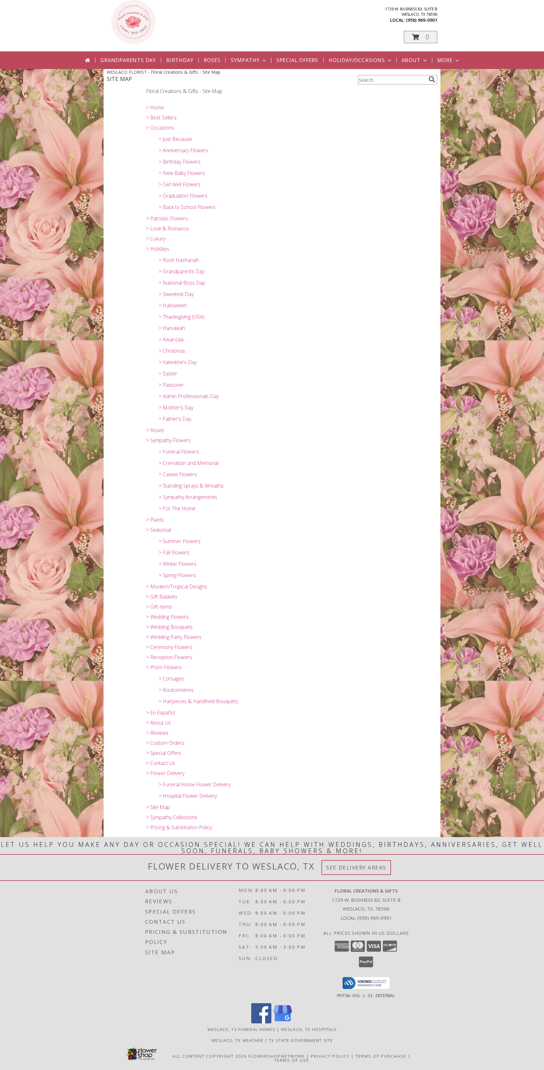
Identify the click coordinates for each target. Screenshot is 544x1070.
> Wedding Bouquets (169, 626)
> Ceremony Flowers (169, 647)
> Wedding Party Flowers (173, 636)
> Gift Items (159, 606)
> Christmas (172, 350)
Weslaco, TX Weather (237, 1040)
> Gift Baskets (161, 596)
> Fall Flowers (174, 552)
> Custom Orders (165, 742)
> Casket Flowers (178, 474)
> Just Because (175, 139)
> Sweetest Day (176, 294)
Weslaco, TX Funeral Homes (241, 1029)
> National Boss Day (182, 282)
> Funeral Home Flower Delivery (194, 784)
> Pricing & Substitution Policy (179, 827)
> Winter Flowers (177, 563)
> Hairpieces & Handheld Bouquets (198, 701)
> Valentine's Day (178, 362)
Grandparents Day (128, 60)
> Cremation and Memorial (188, 463)
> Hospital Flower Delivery (188, 795)
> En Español (160, 712)
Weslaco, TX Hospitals (309, 1029)
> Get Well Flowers (180, 184)
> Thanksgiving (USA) (182, 316)
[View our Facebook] (261, 1022)
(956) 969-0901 (421, 20)
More (445, 60)
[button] (420, 37)
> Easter (168, 373)
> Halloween (173, 305)
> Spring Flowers (177, 575)
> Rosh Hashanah (179, 260)
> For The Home (177, 508)
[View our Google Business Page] (283, 1022)
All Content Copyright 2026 (210, 1056)
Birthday (179, 60)
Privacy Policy (330, 1056)
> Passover (171, 384)
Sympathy (245, 60)
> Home (155, 107)
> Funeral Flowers (179, 451)
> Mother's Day (176, 407)
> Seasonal (158, 529)
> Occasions (160, 127)
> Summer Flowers (180, 541)
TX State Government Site (301, 1040)
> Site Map (158, 807)
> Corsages (171, 678)
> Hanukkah (172, 328)
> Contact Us (160, 763)
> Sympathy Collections (171, 817)
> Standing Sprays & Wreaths (191, 485)
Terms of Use (291, 1060)
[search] (432, 79)
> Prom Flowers (164, 667)
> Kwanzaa (171, 339)
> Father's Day (175, 418)
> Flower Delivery (165, 773)
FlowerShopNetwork (276, 1056)
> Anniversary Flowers (183, 150)
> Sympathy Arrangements (188, 497)
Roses (212, 60)
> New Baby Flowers (182, 173)
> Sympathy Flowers (168, 440)
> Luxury (155, 238)
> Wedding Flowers (167, 616)
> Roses (155, 430)
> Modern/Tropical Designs (176, 586)
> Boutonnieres (176, 689)
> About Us (158, 722)
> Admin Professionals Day (189, 396)
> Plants (155, 519)
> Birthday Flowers (180, 161)
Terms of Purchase (380, 1056)
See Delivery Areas (356, 867)
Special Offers (297, 60)
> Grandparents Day (181, 271)
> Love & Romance (167, 228)
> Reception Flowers (169, 657)
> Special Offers (163, 752)
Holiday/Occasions (357, 60)
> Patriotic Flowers (167, 218)
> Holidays (157, 248)
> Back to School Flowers (187, 207)
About (411, 60)
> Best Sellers (161, 117)
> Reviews (157, 732)
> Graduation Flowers (183, 195)
